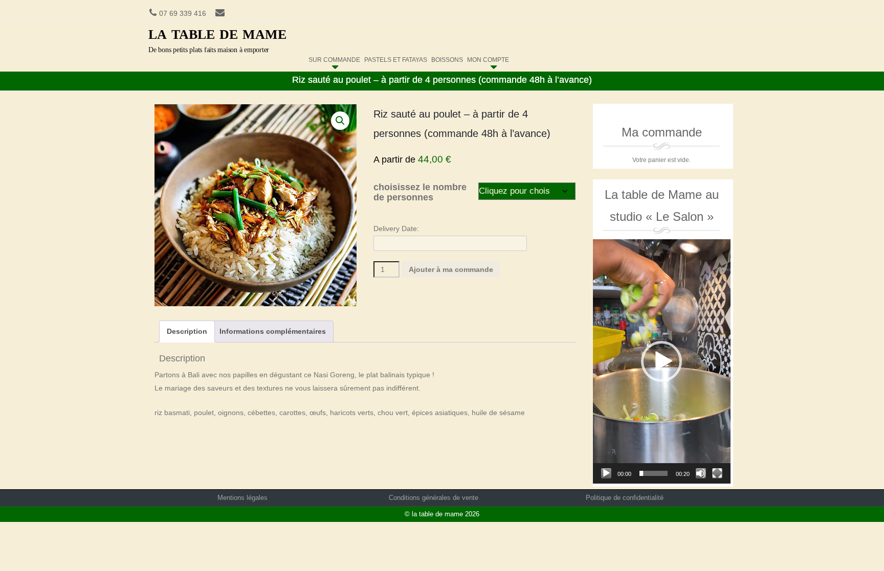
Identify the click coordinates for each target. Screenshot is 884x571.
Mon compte (488, 57)
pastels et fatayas (395, 57)
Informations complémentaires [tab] (272, 331)
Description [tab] (187, 331)
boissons (447, 57)
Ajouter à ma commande (451, 269)
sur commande (334, 57)
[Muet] (701, 473)
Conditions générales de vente (433, 497)
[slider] (653, 473)
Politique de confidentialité (625, 497)
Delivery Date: (396, 228)
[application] (662, 361)
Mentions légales (242, 497)
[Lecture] (606, 473)
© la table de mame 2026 (442, 514)
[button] (340, 120)
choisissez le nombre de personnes (420, 192)
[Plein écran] (717, 473)
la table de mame (217, 32)
